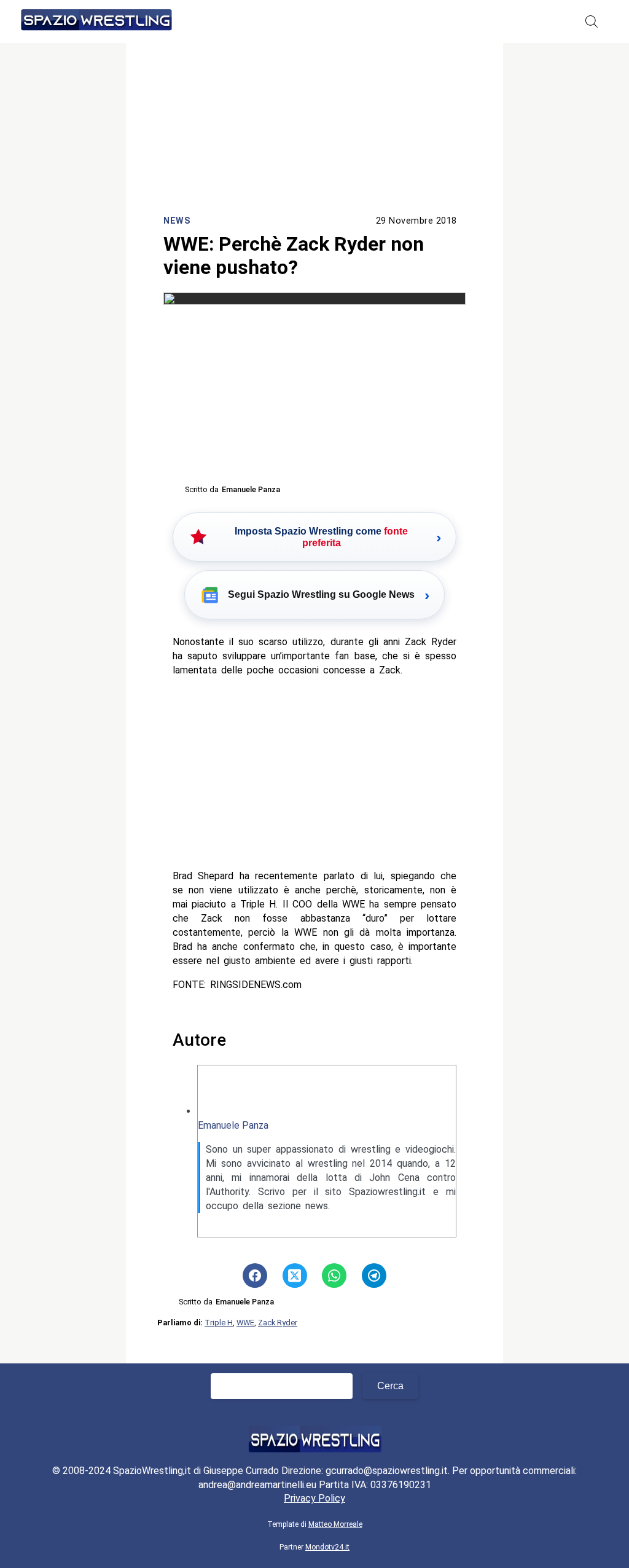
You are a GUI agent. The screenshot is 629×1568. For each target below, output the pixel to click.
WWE (245, 1322)
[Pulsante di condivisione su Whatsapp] (334, 1275)
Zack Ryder (277, 1322)
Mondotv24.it (327, 1547)
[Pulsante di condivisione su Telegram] (374, 1275)
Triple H (219, 1322)
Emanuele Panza (233, 1125)
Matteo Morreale (335, 1524)
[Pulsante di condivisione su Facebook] (255, 1275)
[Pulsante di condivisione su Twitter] (295, 1275)
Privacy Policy (314, 1498)
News (176, 221)
